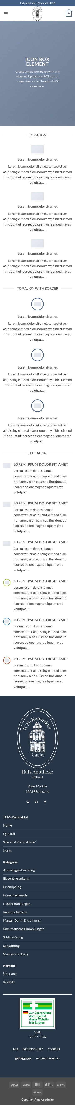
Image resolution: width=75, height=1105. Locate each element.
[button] (5, 13)
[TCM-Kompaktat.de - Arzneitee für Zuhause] (37, 13)
